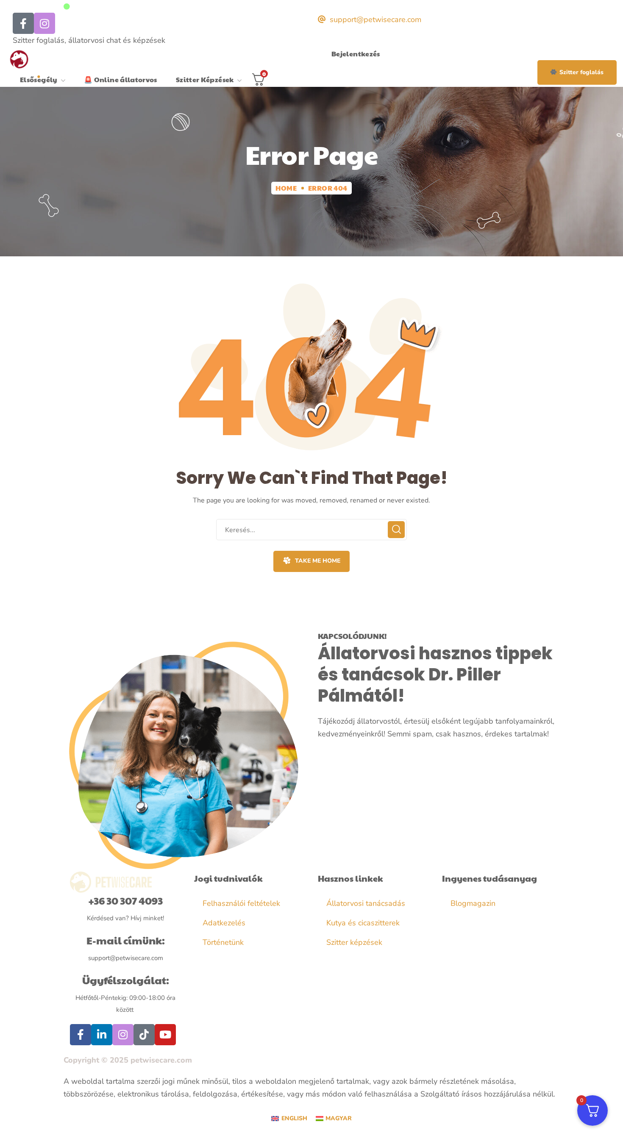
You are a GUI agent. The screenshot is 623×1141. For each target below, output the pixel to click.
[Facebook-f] (80, 1034)
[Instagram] (44, 23)
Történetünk (223, 942)
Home (286, 188)
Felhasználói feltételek (241, 903)
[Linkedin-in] (101, 1034)
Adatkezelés (224, 923)
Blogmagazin (473, 903)
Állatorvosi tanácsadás (365, 903)
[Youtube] (165, 1034)
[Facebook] (23, 23)
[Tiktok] (144, 1034)
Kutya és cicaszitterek (363, 923)
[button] (577, 72)
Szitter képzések (354, 942)
